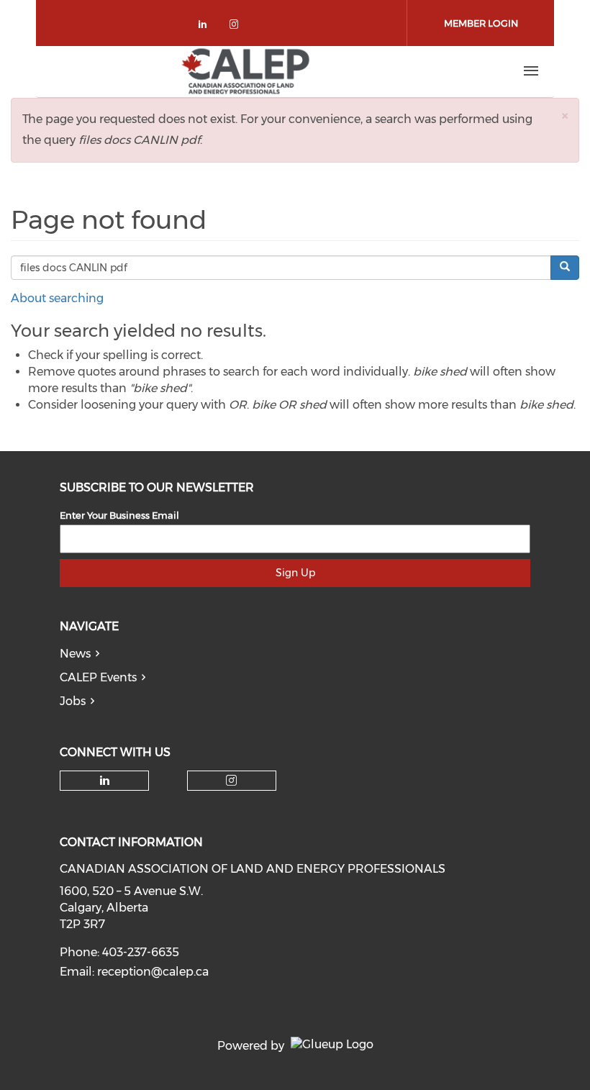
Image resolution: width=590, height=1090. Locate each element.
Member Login (481, 23)
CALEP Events (98, 677)
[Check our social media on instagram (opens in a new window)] (237, 27)
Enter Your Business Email (119, 515)
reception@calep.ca (153, 971)
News (75, 653)
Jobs (73, 701)
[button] (564, 115)
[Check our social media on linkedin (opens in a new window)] (206, 27)
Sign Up (295, 572)
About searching (57, 298)
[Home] (245, 71)
